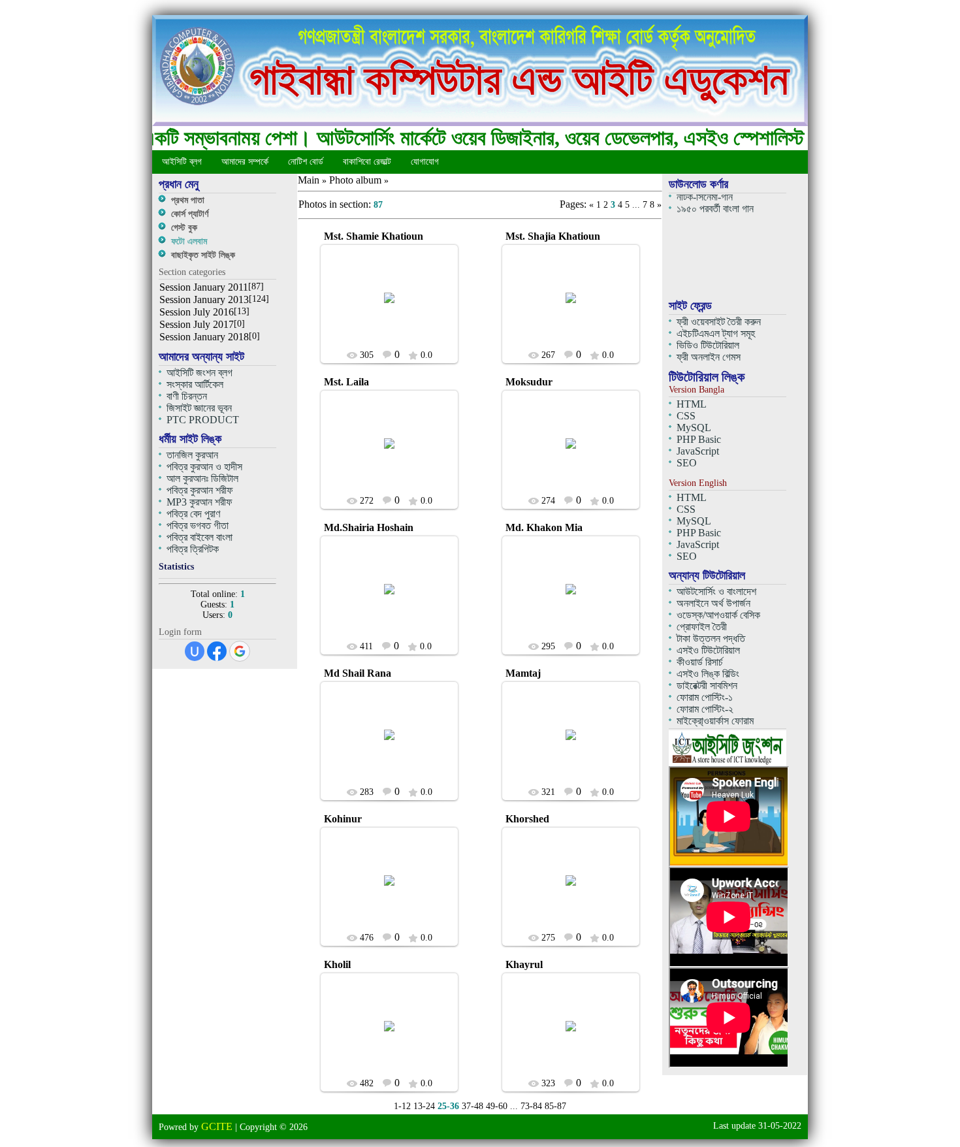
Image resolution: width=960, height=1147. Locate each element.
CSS (686, 415)
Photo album (355, 180)
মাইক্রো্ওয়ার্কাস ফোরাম (715, 720)
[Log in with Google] (239, 651)
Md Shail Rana (357, 673)
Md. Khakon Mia (544, 527)
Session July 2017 (196, 324)
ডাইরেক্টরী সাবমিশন (707, 685)
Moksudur (528, 381)
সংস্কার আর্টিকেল (195, 384)
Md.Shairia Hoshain (368, 527)
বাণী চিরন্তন (187, 396)
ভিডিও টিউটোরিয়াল (708, 345)
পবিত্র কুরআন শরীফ (200, 490)
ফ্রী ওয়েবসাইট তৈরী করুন (719, 321)
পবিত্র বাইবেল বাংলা (199, 537)
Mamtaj (523, 673)
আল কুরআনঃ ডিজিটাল (202, 478)
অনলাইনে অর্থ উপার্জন (713, 603)
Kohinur (343, 818)
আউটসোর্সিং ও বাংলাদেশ (716, 591)
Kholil (337, 964)
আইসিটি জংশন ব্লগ (199, 372)
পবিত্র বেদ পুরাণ (193, 513)
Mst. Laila (346, 381)
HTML (692, 404)
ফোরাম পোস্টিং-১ (705, 697)
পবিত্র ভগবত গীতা (198, 525)
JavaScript (698, 451)
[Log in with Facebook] (217, 651)
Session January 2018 (204, 336)
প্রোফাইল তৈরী (702, 626)
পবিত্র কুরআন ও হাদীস (204, 466)
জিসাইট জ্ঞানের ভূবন (199, 407)
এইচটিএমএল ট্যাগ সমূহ (716, 333)
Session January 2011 (203, 287)
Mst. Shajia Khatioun (552, 236)
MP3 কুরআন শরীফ (199, 502)
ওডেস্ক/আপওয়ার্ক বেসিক (718, 615)
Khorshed (527, 818)
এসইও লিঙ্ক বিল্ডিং (708, 673)
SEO (687, 462)
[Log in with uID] (194, 651)
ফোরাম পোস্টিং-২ (705, 709)
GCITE (395, 308)
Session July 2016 (196, 311)
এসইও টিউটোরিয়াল (708, 650)
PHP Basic (699, 439)
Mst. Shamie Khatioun (373, 236)
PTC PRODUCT (203, 419)
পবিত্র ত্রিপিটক (193, 549)
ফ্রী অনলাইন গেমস (709, 357)
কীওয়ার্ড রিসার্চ (700, 662)
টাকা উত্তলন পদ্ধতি (711, 638)
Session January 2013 (204, 299)
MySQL (694, 427)
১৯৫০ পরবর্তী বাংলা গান (715, 204)
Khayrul (524, 964)
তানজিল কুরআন (192, 454)
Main (308, 180)
